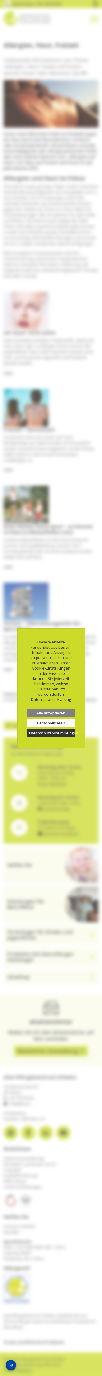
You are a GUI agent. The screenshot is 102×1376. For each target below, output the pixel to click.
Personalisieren (51, 723)
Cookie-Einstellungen (51, 668)
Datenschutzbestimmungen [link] (52, 733)
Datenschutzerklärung (51, 699)
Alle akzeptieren (51, 713)
